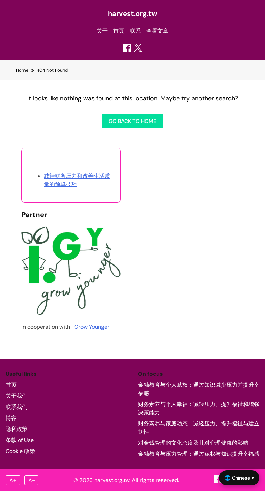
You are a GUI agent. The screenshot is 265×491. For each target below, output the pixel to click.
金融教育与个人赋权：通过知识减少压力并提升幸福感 (198, 389)
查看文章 (157, 31)
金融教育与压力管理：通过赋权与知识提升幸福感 (198, 454)
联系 (135, 31)
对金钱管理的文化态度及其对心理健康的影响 (193, 442)
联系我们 (17, 407)
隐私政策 (17, 429)
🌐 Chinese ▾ (239, 478)
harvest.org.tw (132, 13)
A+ (13, 480)
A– (31, 480)
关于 (102, 31)
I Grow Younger (90, 326)
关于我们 (17, 395)
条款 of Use (20, 440)
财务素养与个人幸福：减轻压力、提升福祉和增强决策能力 (198, 408)
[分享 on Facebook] (127, 48)
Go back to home (132, 121)
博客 (11, 418)
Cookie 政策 (20, 451)
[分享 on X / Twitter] (138, 48)
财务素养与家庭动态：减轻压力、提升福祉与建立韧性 (198, 427)
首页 (118, 31)
